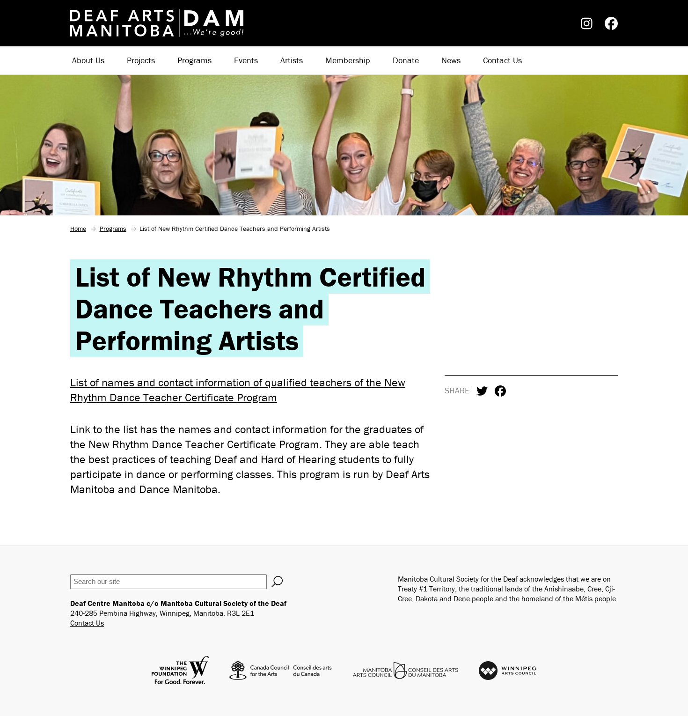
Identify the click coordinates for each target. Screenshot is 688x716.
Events (246, 60)
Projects (141, 60)
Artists (291, 60)
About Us (88, 60)
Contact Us (502, 60)
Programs (194, 60)
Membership (347, 60)
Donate (406, 60)
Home (78, 228)
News (451, 60)
